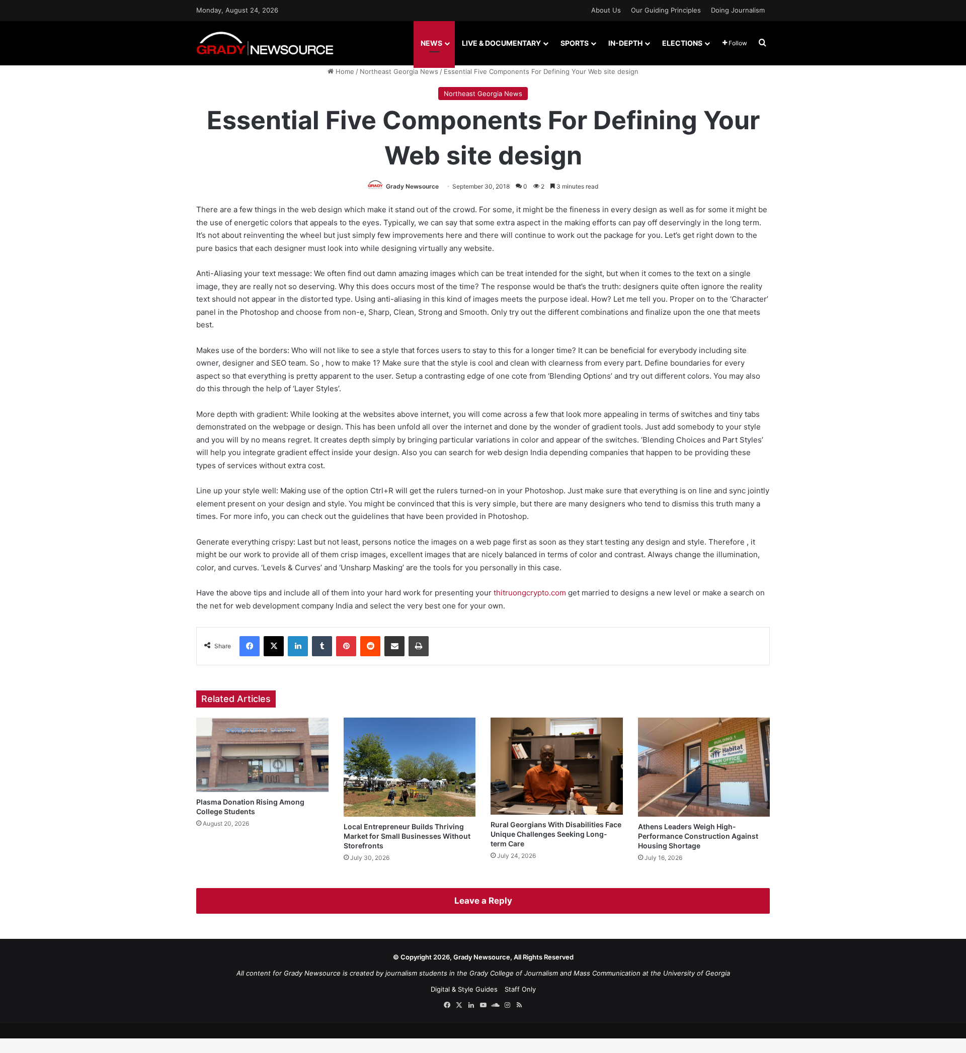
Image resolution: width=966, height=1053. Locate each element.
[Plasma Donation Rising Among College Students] (262, 755)
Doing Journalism (738, 10)
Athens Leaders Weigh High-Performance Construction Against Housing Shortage (698, 836)
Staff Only (520, 989)
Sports (574, 43)
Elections (682, 43)
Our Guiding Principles (666, 10)
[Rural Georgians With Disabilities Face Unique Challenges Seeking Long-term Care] (557, 766)
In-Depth (625, 43)
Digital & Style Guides (464, 989)
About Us (606, 10)
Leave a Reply (483, 901)
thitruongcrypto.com (530, 592)
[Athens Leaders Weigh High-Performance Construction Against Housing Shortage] (704, 767)
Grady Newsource (412, 186)
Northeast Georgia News (399, 71)
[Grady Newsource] (265, 43)
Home (344, 71)
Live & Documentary (501, 43)
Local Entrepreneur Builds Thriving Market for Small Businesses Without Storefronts (407, 836)
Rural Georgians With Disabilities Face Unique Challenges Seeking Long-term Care (556, 834)
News (431, 43)
